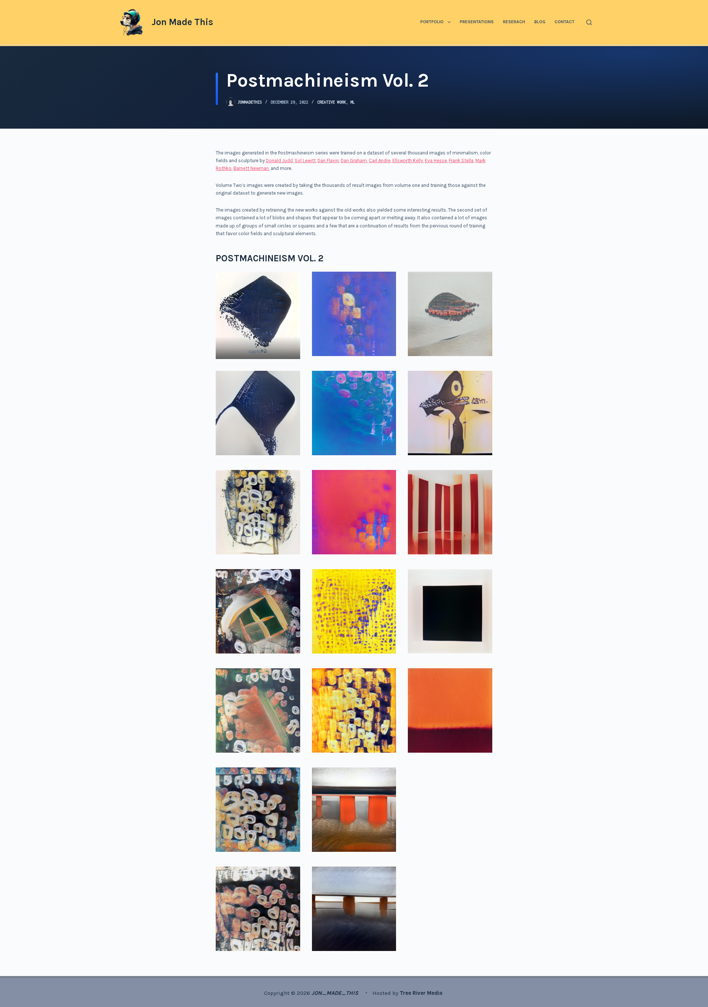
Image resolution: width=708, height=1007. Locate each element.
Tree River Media (422, 993)
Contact (565, 21)
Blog (539, 21)
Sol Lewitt (305, 160)
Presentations (477, 21)
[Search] (589, 22)
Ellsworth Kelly (407, 160)
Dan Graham (354, 160)
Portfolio (432, 21)
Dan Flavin (328, 160)
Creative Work (331, 102)
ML (352, 102)
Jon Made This (182, 22)
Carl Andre (380, 160)
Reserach (514, 21)
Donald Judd (279, 160)
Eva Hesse (436, 160)
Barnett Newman (251, 168)
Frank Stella (461, 160)
